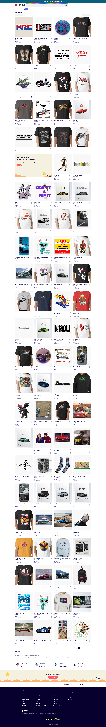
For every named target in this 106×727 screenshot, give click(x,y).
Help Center (54, 695)
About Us (38, 692)
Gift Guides (24, 692)
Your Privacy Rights (56, 705)
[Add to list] (31, 39)
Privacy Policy (31, 713)
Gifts (90, 9)
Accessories (72, 9)
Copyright (54, 701)
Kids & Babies (64, 9)
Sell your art (38, 699)
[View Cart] (89, 5)
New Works (24, 695)
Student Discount (25, 699)
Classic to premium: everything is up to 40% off (53, 1)
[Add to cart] (51, 42)
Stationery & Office (82, 9)
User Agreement (25, 713)
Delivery (54, 692)
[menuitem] (16, 9)
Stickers (32, 9)
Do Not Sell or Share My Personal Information (42, 713)
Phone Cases (40, 9)
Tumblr (71, 697)
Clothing (24, 9)
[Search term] (66, 5)
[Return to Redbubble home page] (20, 5)
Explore (16, 9)
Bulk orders (24, 705)
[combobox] (47, 5)
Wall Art (47, 9)
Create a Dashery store (41, 705)
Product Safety (55, 699)
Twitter (71, 695)
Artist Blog (38, 703)
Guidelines (54, 697)
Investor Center (39, 694)
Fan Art (23, 694)
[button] (53, 1)
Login (23, 701)
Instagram (72, 692)
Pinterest (72, 699)
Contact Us (54, 703)
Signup (23, 703)
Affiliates (38, 697)
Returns (53, 694)
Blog (23, 697)
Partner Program (39, 695)
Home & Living (55, 9)
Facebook (72, 694)
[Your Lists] (86, 5)
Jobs (37, 701)
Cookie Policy (54, 713)
